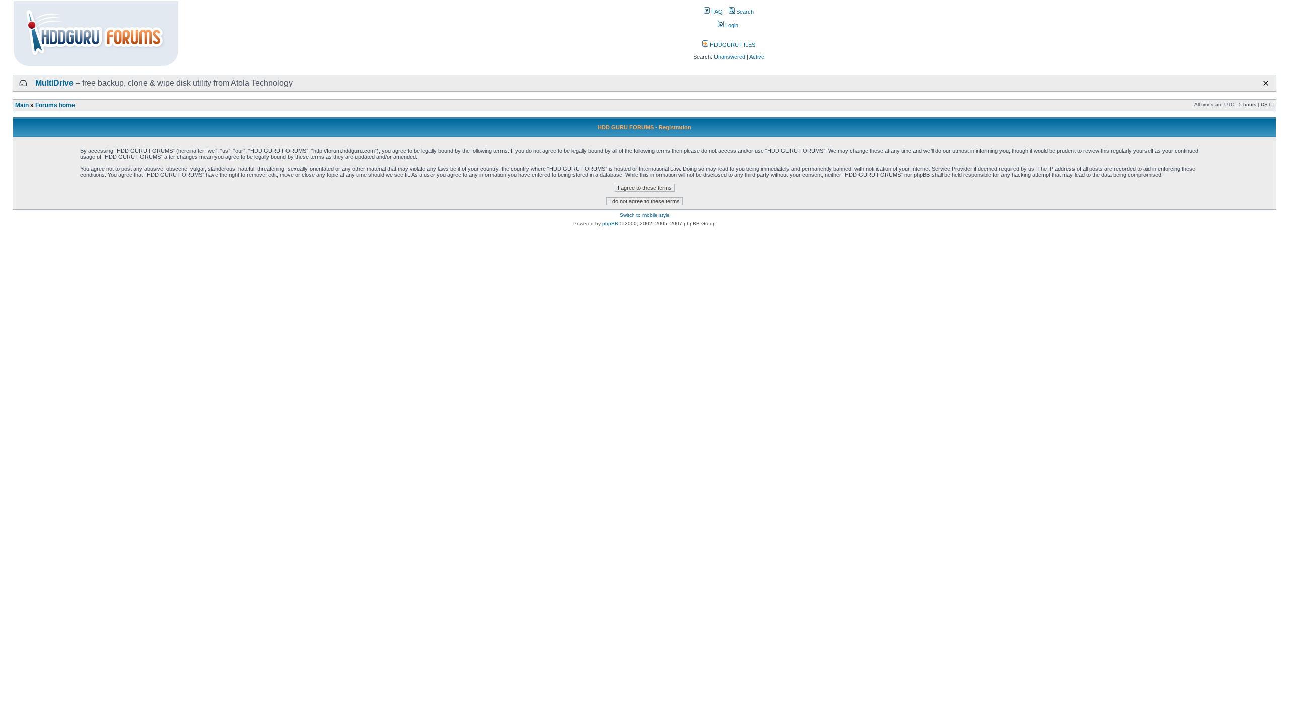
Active (756, 57)
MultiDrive (54, 83)
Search (744, 12)
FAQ (716, 12)
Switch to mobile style (645, 215)
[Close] (1266, 83)
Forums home (55, 105)
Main (22, 105)
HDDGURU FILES (731, 45)
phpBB (610, 223)
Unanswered (729, 57)
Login (731, 25)
